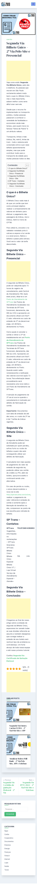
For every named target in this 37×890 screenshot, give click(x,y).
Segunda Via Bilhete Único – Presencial (16, 172)
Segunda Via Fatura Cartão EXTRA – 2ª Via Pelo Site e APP (17, 728)
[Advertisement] (18, 71)
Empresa (7, 845)
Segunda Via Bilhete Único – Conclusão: (17, 185)
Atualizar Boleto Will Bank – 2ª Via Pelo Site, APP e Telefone (18, 761)
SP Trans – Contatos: (17, 181)
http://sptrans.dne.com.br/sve (18, 495)
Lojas (6, 863)
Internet (7, 859)
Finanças (7, 852)
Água (6, 831)
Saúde (6, 866)
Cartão (9, 39)
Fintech (7, 856)
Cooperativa (8, 838)
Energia (7, 849)
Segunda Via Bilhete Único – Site (16, 177)
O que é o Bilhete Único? (18, 168)
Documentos (9, 841)
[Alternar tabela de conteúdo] (26, 165)
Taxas (6, 870)
